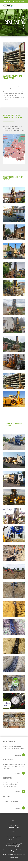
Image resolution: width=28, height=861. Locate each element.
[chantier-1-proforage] (14, 240)
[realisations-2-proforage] (14, 221)
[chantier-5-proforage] (14, 351)
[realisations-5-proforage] (14, 505)
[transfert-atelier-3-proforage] (14, 486)
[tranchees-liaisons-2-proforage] (14, 672)
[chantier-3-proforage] (14, 277)
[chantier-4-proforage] (14, 332)
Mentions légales (14, 857)
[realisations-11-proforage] (14, 542)
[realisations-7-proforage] (14, 634)
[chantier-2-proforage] (14, 258)
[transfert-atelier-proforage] (14, 449)
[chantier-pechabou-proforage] (14, 314)
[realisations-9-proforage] (14, 690)
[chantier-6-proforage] (14, 203)
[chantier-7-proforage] (14, 523)
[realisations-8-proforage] (14, 560)
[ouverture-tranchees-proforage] (14, 579)
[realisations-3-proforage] (14, 370)
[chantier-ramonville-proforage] (14, 295)
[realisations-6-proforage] (14, 616)
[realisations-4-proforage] (14, 407)
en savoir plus (18, 755)
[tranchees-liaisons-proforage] (14, 653)
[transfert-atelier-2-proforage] (14, 468)
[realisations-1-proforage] (14, 388)
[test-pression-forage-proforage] (14, 709)
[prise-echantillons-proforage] (14, 727)
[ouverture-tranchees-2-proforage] (14, 597)
